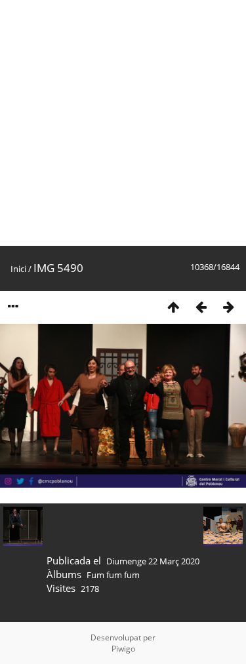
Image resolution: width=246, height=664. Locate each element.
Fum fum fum (113, 575)
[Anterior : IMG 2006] (201, 306)
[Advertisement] (123, 123)
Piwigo (123, 648)
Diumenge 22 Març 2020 (152, 561)
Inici (18, 269)
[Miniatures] (173, 306)
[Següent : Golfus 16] (228, 306)
